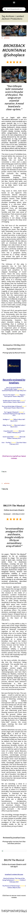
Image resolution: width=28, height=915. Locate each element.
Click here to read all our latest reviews (14, 457)
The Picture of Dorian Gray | (14, 886)
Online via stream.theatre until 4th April (14, 865)
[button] (14, 2)
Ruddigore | (14, 420)
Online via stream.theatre (14, 510)
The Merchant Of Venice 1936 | (14, 401)
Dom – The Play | (14, 443)
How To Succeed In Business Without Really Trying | (14, 389)
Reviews (7, 38)
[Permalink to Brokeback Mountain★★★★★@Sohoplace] (2, 38)
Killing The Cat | (14, 426)
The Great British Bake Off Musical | (14, 407)
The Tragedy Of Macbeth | (14, 413)
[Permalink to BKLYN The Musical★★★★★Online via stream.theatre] (2, 483)
